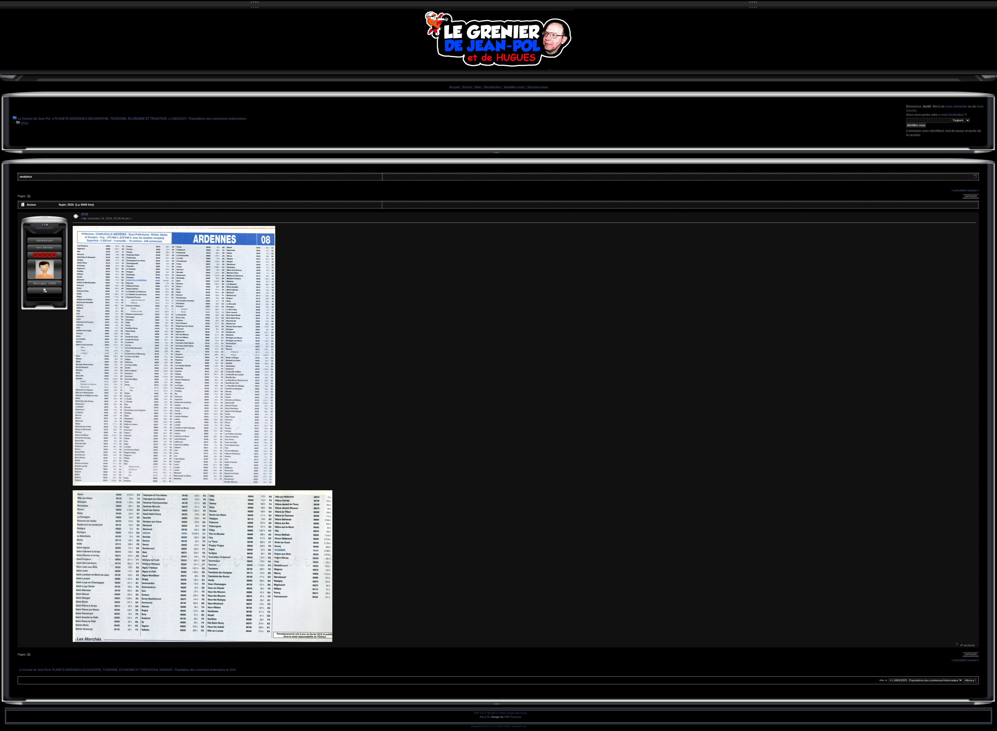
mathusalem (44, 228)
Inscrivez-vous (538, 87)
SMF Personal (512, 716)
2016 (24, 123)
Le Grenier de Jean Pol (34, 118)
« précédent (959, 190)
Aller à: (883, 680)
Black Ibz (485, 716)
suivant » (973, 190)
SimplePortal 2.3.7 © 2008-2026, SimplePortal (498, 726)
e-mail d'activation (951, 115)
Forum (467, 87)
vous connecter (956, 106)
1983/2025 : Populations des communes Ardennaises (208, 118)
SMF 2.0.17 (481, 713)
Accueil (454, 87)
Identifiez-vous (514, 87)
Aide (478, 87)
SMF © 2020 (497, 713)
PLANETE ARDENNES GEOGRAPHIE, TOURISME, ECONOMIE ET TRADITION (111, 118)
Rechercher (492, 87)
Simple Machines (517, 713)
